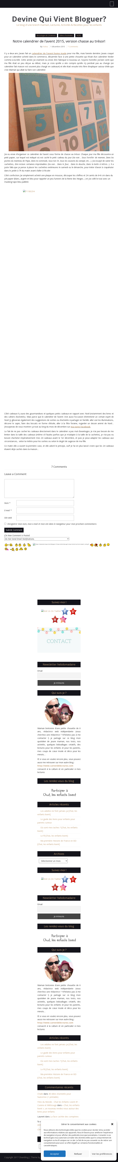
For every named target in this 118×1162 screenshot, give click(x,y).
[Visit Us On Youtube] (55, 618)
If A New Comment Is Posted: (17, 535)
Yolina (45, 46)
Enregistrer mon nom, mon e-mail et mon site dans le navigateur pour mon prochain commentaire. (52, 524)
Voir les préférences (102, 1153)
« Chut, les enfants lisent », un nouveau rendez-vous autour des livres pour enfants (58, 1108)
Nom (7, 503)
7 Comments (73, 46)
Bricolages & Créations (46, 35)
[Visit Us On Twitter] (51, 611)
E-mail (8, 510)
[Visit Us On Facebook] (65, 611)
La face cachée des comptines (64, 1116)
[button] (112, 1124)
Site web (8, 517)
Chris (39, 1129)
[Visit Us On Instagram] (63, 618)
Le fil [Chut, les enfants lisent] (54, 835)
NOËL (79, 35)
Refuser (78, 1153)
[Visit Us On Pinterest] (73, 611)
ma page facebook (80, 426)
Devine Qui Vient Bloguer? (59, 19)
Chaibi (40, 1093)
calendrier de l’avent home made (49, 53)
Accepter (54, 1153)
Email (39, 670)
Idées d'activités (66, 35)
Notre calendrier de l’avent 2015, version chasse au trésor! (59, 41)
